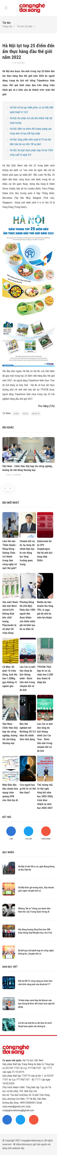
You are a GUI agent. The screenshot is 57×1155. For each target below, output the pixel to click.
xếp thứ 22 (35, 414)
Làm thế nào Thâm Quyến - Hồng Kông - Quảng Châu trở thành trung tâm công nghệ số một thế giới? (9, 555)
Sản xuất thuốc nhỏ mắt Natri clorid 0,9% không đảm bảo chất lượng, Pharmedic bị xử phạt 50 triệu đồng (10, 617)
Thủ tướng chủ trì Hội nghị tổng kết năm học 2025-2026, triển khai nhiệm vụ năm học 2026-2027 (45, 796)
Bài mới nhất (10, 502)
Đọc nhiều (8, 852)
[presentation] (5, 488)
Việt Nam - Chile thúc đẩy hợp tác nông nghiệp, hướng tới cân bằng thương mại (27, 468)
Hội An (25, 414)
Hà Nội (16, 414)
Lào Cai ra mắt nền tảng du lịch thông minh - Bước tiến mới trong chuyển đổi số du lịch (27, 678)
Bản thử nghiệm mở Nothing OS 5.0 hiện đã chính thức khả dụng (28, 731)
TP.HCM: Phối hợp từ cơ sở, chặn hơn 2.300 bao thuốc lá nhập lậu (45, 674)
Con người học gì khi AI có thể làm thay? (28, 788)
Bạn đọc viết (10, 966)
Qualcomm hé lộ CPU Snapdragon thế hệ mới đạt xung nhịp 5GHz (44, 551)
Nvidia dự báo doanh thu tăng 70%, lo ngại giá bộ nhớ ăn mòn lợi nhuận (45, 610)
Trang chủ (7, 26)
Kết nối (6, 817)
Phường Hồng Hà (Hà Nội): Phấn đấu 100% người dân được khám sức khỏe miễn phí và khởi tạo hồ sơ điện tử (27, 616)
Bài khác (8, 427)
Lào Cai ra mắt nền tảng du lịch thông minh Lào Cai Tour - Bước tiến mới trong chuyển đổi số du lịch (45, 737)
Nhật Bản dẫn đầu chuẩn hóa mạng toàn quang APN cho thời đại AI (10, 792)
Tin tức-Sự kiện (24, 26)
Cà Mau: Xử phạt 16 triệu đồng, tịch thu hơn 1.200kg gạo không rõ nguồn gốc (9, 676)
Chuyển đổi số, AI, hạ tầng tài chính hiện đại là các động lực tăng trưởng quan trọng (27, 553)
